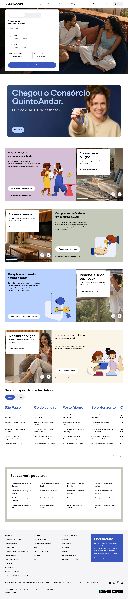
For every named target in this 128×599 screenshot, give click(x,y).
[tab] (16, 15)
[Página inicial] (14, 4)
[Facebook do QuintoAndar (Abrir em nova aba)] (110, 582)
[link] (19, 195)
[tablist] (24, 15)
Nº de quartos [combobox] (41, 56)
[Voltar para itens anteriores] (113, 194)
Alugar (40, 4)
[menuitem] (41, 4)
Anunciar (62, 4)
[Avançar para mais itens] (120, 194)
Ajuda (106, 4)
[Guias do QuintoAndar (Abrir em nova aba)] (118, 582)
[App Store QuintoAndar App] (117, 591)
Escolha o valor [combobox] (17, 56)
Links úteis (95, 4)
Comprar (51, 4)
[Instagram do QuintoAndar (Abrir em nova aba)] (114, 582)
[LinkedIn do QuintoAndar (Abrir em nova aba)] (122, 582)
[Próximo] (120, 456)
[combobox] (34, 39)
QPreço (73, 4)
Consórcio (84, 4)
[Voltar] (113, 456)
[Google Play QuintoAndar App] (105, 591)
